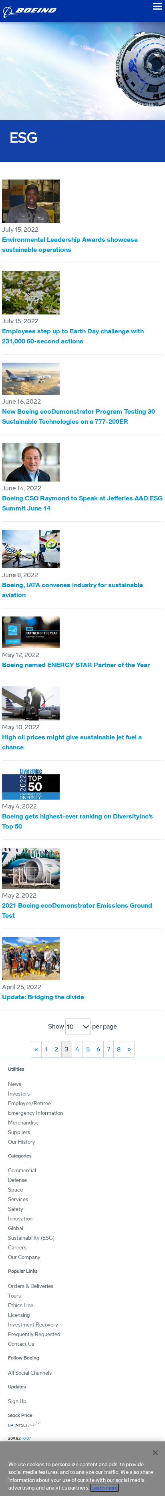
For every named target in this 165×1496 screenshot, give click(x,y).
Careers (17, 1248)
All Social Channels (30, 1373)
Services (18, 1199)
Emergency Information (35, 1113)
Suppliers (19, 1132)
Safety (15, 1209)
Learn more (104, 1488)
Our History (21, 1142)
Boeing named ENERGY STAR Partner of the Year (76, 665)
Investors (19, 1094)
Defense (17, 1180)
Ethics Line (20, 1305)
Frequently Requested (34, 1334)
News (14, 1084)
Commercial (22, 1170)
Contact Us (21, 1344)
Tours (14, 1296)
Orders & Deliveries (30, 1286)
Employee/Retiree (29, 1103)
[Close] (155, 1452)
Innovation (20, 1219)
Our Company (24, 1257)
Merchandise (23, 1123)
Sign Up (17, 1401)
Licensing (19, 1315)
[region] (82, 1468)
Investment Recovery (33, 1325)
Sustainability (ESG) (31, 1238)
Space (15, 1190)
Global (15, 1228)
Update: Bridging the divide (43, 997)
